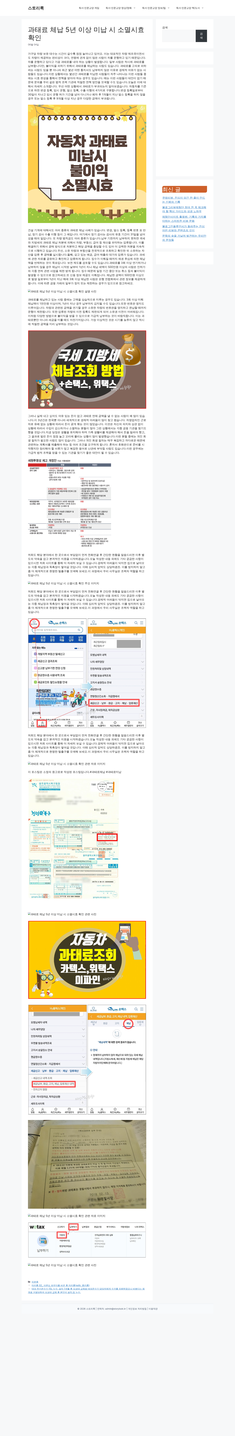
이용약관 (153, 1308)
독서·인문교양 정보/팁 (154, 7)
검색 (165, 27)
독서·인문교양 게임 (89, 7)
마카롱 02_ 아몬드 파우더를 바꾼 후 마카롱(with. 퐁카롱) (61, 1285)
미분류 (35, 1281)
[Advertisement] (184, 122)
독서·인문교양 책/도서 (188, 7)
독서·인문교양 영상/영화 (119, 7)
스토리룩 (36, 8)
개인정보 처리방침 (137, 1308)
